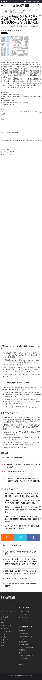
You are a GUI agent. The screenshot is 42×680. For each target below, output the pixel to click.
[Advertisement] (21, 252)
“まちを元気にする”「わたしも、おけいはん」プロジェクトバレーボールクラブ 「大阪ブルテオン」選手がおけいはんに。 (22, 355)
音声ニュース (23, 617)
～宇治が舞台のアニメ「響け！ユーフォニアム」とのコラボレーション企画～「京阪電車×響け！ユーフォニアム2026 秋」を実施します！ (22, 362)
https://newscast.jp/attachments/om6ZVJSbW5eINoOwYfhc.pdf (21, 140)
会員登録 (29, 1)
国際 (2, 645)
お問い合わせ (23, 653)
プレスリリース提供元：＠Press (11, 152)
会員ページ (36, 1)
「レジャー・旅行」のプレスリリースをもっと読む (19, 407)
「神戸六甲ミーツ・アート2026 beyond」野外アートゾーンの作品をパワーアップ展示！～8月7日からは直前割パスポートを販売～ (21, 402)
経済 (2, 623)
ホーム (5, 10)
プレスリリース (13, 10)
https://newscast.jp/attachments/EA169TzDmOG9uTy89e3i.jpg (21, 112)
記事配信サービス (24, 644)
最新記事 (4, 453)
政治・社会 (4, 628)
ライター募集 (23, 658)
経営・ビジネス (6, 625)
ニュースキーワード (25, 614)
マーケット (4, 620)
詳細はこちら (5, 150)
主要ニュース (5, 614)
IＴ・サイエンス (6, 631)
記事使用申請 (23, 642)
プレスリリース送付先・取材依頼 (27, 649)
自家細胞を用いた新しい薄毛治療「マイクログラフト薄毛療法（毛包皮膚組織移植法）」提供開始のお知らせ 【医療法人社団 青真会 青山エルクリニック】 (22, 420)
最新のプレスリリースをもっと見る (14, 447)
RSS (20, 661)
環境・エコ (4, 640)
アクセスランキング (9, 489)
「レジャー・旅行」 (9, 383)
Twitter (21, 664)
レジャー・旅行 (32, 10)
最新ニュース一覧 (6, 611)
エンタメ (4, 637)
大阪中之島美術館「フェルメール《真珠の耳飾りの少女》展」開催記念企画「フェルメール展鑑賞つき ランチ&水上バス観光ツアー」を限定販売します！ (22, 369)
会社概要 (22, 631)
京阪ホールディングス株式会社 (13, 12)
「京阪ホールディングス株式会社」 (15, 346)
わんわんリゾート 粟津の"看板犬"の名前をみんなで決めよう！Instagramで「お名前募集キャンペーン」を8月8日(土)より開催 (22, 394)
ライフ (3, 634)
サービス (23, 10)
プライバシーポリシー (26, 655)
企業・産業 (4, 617)
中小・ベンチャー (6, 643)
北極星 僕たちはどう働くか (16, 578)
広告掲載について (24, 633)
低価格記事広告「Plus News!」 (26, 638)
